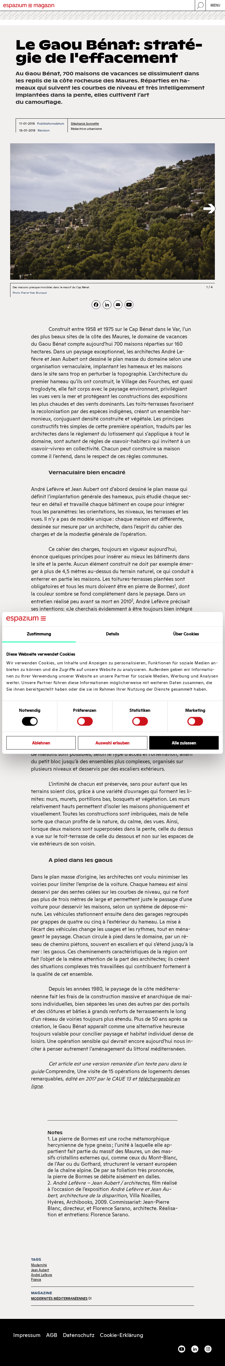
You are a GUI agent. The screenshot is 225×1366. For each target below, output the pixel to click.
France (36, 1279)
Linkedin (195, 1349)
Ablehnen (41, 743)
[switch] (85, 721)
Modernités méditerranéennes (59, 1298)
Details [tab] (112, 634)
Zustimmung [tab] (39, 634)
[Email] (118, 304)
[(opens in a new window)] (128, 304)
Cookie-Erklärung (121, 1335)
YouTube (181, 1349)
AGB (51, 1335)
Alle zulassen (184, 743)
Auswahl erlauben (112, 743)
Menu (215, 5)
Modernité (39, 1265)
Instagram (208, 1349)
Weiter (209, 209)
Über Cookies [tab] (186, 634)
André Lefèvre (41, 1275)
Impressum (27, 1335)
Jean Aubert (40, 1270)
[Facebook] (96, 304)
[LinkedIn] (107, 304)
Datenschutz (78, 1335)
